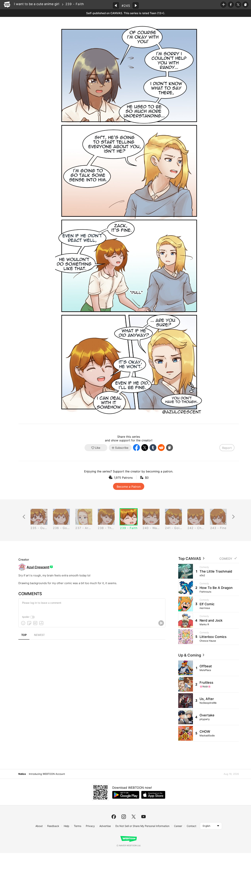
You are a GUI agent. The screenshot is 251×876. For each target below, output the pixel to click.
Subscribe (223, 5)
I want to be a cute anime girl (36, 4)
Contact (191, 826)
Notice (22, 773)
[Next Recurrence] (233, 517)
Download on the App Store (153, 795)
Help (66, 826)
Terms (77, 826)
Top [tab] (24, 635)
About (39, 826)
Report (227, 448)
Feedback (53, 826)
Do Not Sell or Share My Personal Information (142, 826)
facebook (114, 817)
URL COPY (245, 5)
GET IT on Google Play (125, 795)
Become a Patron (129, 486)
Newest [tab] (39, 635)
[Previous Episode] (116, 5)
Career (178, 826)
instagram (124, 817)
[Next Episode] (136, 5)
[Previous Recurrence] (24, 517)
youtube (143, 817)
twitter (133, 817)
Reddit (161, 447)
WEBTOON (7, 4)
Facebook (231, 5)
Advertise (105, 826)
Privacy (90, 826)
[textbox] (91, 606)
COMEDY (225, 558)
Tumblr (153, 447)
